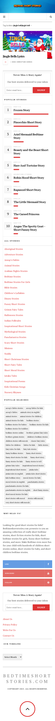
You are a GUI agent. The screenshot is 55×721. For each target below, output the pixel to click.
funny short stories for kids (16, 457)
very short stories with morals (18, 502)
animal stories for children (30, 416)
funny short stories (33, 453)
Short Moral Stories (14, 370)
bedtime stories (33, 420)
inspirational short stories (16, 469)
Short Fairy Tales (13, 364)
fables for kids (29, 445)
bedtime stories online (15, 432)
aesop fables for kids (34, 408)
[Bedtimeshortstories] (27, 6)
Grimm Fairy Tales (13, 309)
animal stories (11, 416)
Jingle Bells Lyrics (13, 56)
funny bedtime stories (14, 453)
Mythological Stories (15, 331)
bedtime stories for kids (39, 424)
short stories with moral (15, 498)
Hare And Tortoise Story (29, 165)
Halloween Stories (13, 315)
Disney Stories (11, 298)
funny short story (37, 457)
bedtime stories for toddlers (17, 428)
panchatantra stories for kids (17, 486)
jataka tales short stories (36, 473)
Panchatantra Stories (15, 337)
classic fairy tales (38, 441)
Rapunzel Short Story (27, 190)
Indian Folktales (12, 320)
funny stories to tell (33, 461)
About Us (7, 619)
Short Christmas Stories (16, 359)
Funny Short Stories (14, 304)
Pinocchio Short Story (28, 122)
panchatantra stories (36, 482)
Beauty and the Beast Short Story (31, 151)
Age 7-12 (17, 106)
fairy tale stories (30, 449)
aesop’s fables (11, 412)
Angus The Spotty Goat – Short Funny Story (29, 228)
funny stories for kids (14, 461)
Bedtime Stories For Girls (17, 282)
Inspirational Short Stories (18, 326)
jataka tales (33, 469)
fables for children (13, 445)
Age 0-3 (17, 119)
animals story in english (29, 412)
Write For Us (9, 630)
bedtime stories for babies (16, 424)
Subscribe (9, 573)
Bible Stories (10, 287)
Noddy (7, 353)
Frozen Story (22, 110)
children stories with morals (17, 441)
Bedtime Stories (12, 276)
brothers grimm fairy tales (37, 432)
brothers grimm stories (15, 437)
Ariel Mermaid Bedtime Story (28, 136)
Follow (8, 582)
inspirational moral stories (33, 465)
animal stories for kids (15, 420)
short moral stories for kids (17, 494)
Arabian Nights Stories (16, 271)
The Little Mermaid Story (30, 202)
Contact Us (8, 635)
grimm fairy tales (13, 465)
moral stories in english (15, 482)
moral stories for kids (32, 478)
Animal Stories (11, 265)
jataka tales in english (14, 473)
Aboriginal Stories (13, 249)
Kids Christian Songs (22, 62)
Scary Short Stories (14, 342)
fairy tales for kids (13, 449)
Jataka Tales (10, 375)
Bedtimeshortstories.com (27, 678)
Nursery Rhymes (12, 392)
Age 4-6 (17, 131)
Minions (8, 348)
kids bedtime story (13, 478)
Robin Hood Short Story (29, 177)
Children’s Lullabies (14, 293)
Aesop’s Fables (11, 260)
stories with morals (35, 498)
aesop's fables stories (14, 408)
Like (7, 564)
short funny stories (41, 490)
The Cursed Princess (26, 214)
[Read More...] (5, 62)
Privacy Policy (10, 624)
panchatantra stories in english (18, 490)
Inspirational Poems (14, 381)
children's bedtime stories (37, 437)
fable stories (43, 445)
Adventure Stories (23, 174)
